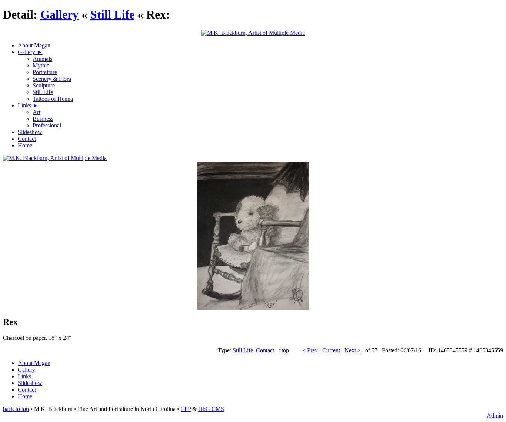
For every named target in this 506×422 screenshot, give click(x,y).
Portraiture (45, 72)
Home (25, 145)
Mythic (41, 65)
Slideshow (30, 132)
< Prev (310, 350)
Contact (27, 139)
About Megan (34, 45)
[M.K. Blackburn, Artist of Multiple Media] (55, 158)
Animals (42, 59)
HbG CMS (211, 409)
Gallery (59, 14)
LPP (186, 409)
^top (284, 350)
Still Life (112, 14)
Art (36, 112)
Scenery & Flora (52, 79)
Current (331, 350)
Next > (352, 350)
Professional (47, 125)
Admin (495, 415)
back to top (16, 409)
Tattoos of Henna (53, 99)
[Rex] (253, 308)
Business (43, 119)
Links (25, 105)
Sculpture (44, 85)
